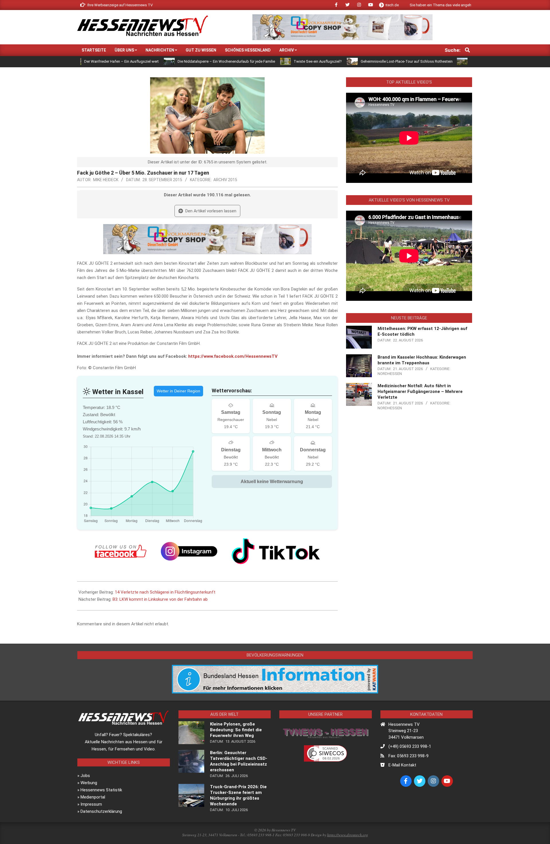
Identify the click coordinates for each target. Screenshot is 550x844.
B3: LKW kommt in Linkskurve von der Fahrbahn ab (160, 599)
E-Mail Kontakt (402, 765)
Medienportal (92, 797)
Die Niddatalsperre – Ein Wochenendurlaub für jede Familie (194, 61)
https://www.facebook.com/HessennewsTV (233, 356)
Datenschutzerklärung (101, 811)
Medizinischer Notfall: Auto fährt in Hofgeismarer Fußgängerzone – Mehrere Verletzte (420, 391)
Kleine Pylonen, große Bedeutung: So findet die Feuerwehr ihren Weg (236, 730)
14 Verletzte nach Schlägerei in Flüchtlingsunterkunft (165, 592)
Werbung (88, 782)
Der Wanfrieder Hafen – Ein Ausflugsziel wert (89, 61)
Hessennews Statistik (101, 789)
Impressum (91, 804)
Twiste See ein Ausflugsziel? (286, 61)
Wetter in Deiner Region (178, 391)
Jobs (85, 775)
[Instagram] (189, 551)
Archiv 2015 (225, 179)
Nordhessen (390, 373)
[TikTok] (276, 551)
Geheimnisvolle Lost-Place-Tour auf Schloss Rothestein (375, 61)
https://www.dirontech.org (347, 834)
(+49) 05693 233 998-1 (409, 746)
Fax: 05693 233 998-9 (408, 755)
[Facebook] (120, 551)
